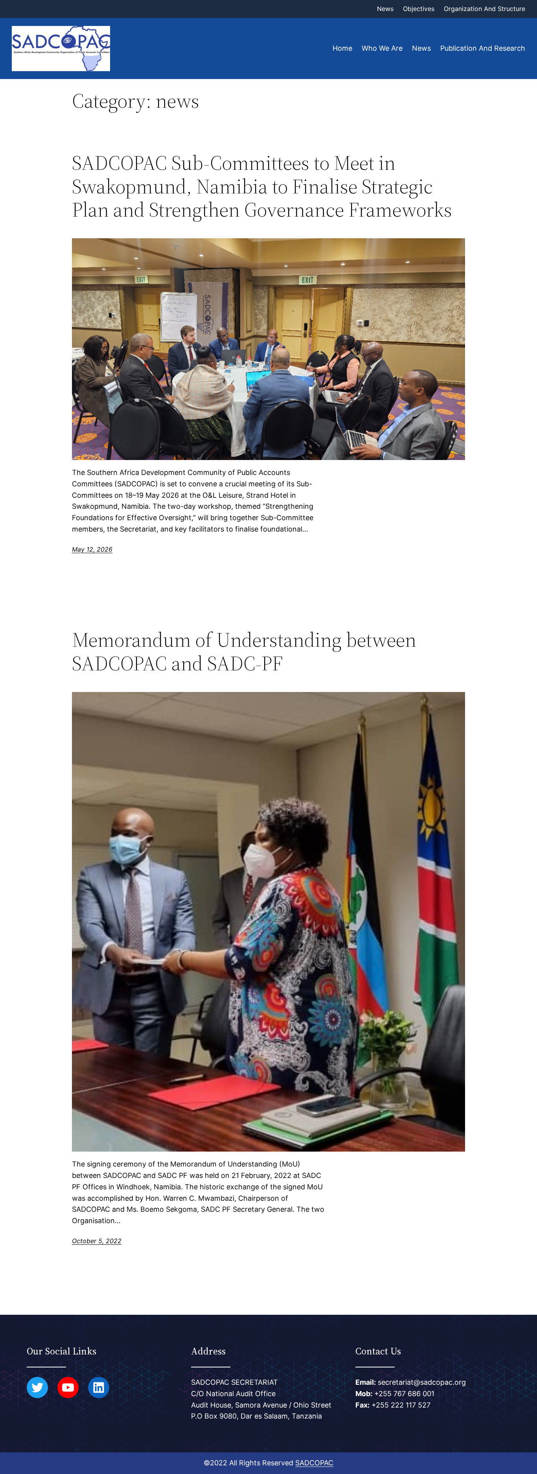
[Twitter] (37, 1387)
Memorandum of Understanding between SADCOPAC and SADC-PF (244, 651)
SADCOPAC (314, 1463)
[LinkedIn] (98, 1387)
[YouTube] (68, 1387)
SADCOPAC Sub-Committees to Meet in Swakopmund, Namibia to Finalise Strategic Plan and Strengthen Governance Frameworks (262, 186)
